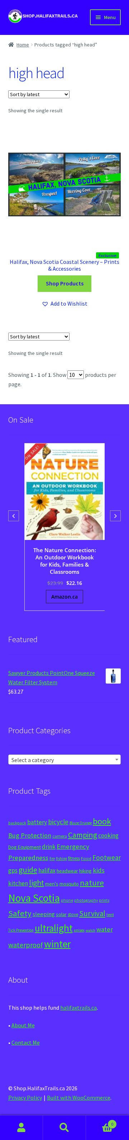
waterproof (25, 944)
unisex (79, 930)
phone (67, 900)
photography (86, 900)
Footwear (106, 857)
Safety (20, 913)
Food (86, 858)
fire (52, 858)
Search (64, 1128)
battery (37, 822)
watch (90, 930)
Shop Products (64, 283)
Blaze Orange (81, 822)
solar (61, 914)
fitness (74, 858)
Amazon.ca (64, 596)
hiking (85, 871)
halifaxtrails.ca (78, 1007)
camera (59, 836)
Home (22, 44)
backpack (17, 822)
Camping (82, 835)
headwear (67, 871)
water (104, 929)
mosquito (69, 884)
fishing (61, 858)
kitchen (18, 883)
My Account (21, 1128)
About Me (23, 1025)
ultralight (54, 928)
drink (49, 847)
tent (110, 914)
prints (104, 900)
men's (51, 883)
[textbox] (65, 760)
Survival (92, 913)
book (102, 821)
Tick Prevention (21, 930)
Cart (99, 1121)
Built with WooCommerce (78, 1097)
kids (99, 870)
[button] (64, 303)
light (36, 883)
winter (57, 944)
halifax (47, 870)
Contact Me (25, 1042)
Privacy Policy (25, 1097)
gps (13, 870)
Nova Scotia (34, 898)
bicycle (58, 821)
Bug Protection (29, 835)
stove (73, 914)
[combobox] (64, 759)
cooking (108, 835)
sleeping (44, 914)
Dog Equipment (24, 847)
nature (92, 883)
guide (28, 870)
